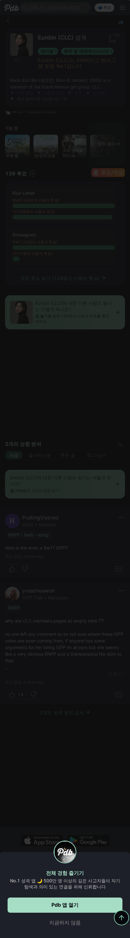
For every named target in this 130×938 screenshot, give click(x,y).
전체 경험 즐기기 (65, 873)
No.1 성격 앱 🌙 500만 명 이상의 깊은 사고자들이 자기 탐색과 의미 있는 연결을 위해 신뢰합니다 (65, 883)
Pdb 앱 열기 (65, 905)
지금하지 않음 (65, 922)
